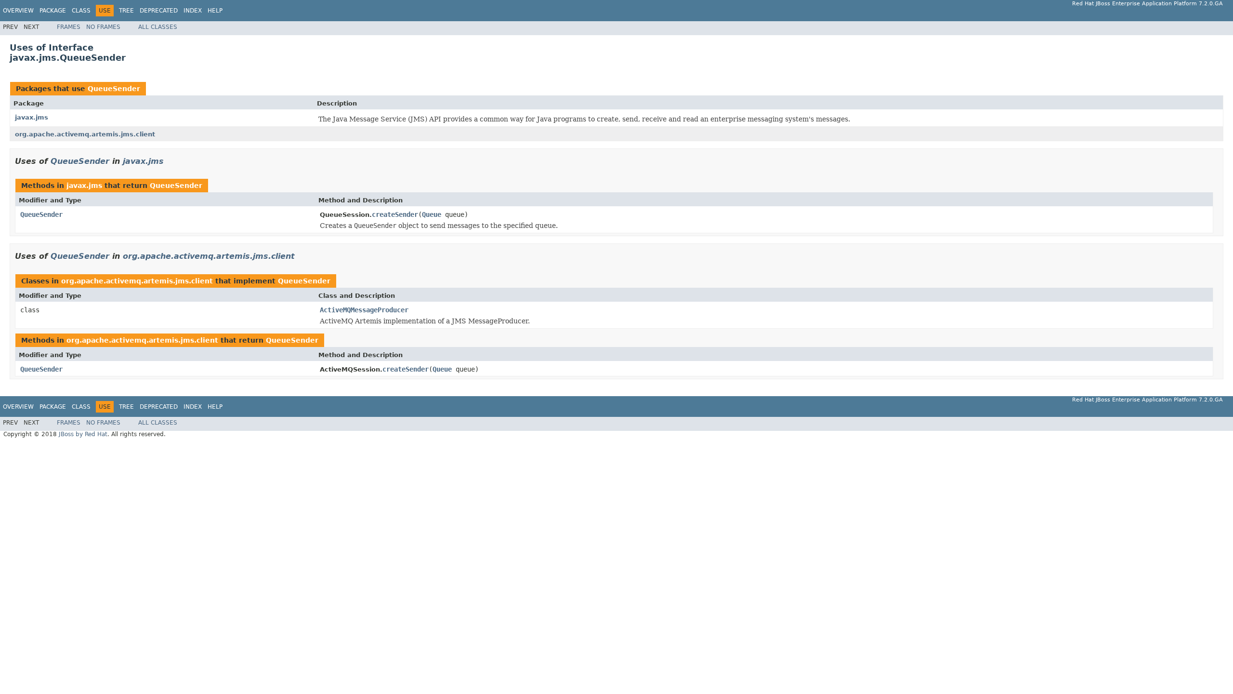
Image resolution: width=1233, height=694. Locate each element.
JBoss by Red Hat (83, 434)
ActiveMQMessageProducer (364, 310)
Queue (431, 214)
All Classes (157, 27)
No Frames (103, 27)
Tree (126, 10)
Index (193, 10)
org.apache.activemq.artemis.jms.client (85, 134)
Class (81, 10)
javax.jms (31, 117)
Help (215, 10)
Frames (68, 27)
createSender (395, 214)
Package (52, 10)
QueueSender (114, 89)
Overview (18, 10)
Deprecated (159, 10)
